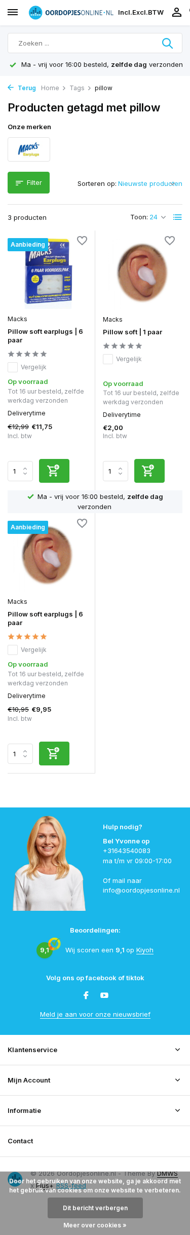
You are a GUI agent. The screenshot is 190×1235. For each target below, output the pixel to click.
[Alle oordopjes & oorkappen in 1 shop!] (71, 12)
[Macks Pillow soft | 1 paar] (143, 274)
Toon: (139, 217)
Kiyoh (145, 950)
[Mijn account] (176, 12)
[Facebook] (86, 996)
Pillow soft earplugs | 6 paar (45, 335)
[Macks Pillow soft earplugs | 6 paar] (47, 273)
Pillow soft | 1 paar (132, 332)
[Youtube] (104, 996)
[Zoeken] (168, 43)
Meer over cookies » (95, 1225)
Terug (26, 88)
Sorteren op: (97, 183)
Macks (17, 319)
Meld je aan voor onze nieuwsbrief (95, 1014)
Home (50, 88)
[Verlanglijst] (82, 242)
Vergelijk (34, 367)
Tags (77, 88)
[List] (177, 217)
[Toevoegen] (54, 471)
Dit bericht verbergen (95, 1208)
